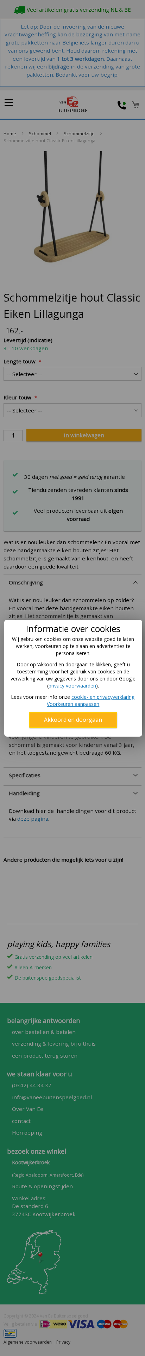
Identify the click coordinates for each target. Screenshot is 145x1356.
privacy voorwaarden (72, 685)
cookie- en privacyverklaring (102, 697)
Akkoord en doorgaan (73, 720)
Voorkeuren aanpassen (73, 704)
